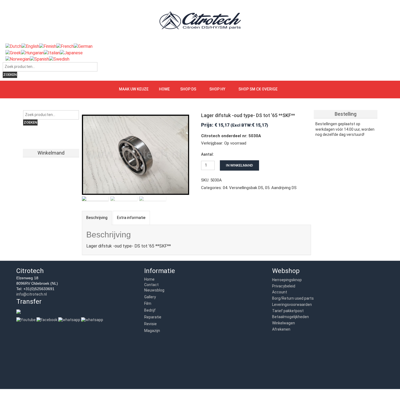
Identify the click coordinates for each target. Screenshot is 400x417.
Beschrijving (96, 217)
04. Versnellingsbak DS (243, 187)
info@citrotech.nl (31, 294)
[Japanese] (71, 52)
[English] (30, 46)
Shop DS (188, 89)
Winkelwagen (283, 323)
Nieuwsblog (154, 290)
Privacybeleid (283, 286)
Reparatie (152, 317)
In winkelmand (239, 165)
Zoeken (10, 75)
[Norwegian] (17, 58)
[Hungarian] (32, 52)
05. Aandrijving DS (281, 187)
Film (147, 303)
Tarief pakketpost (288, 311)
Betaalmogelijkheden (290, 317)
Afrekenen (281, 329)
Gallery (150, 297)
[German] (83, 46)
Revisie (150, 324)
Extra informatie (131, 217)
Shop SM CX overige (258, 89)
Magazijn (152, 330)
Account (279, 292)
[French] (65, 46)
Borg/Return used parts (293, 298)
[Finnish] (47, 46)
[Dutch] (13, 46)
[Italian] (52, 52)
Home (164, 89)
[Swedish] (59, 58)
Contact (151, 285)
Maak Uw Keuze (134, 89)
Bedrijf (150, 310)
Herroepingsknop (287, 280)
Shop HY (217, 89)
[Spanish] (39, 58)
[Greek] (13, 52)
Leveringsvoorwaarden (292, 304)
